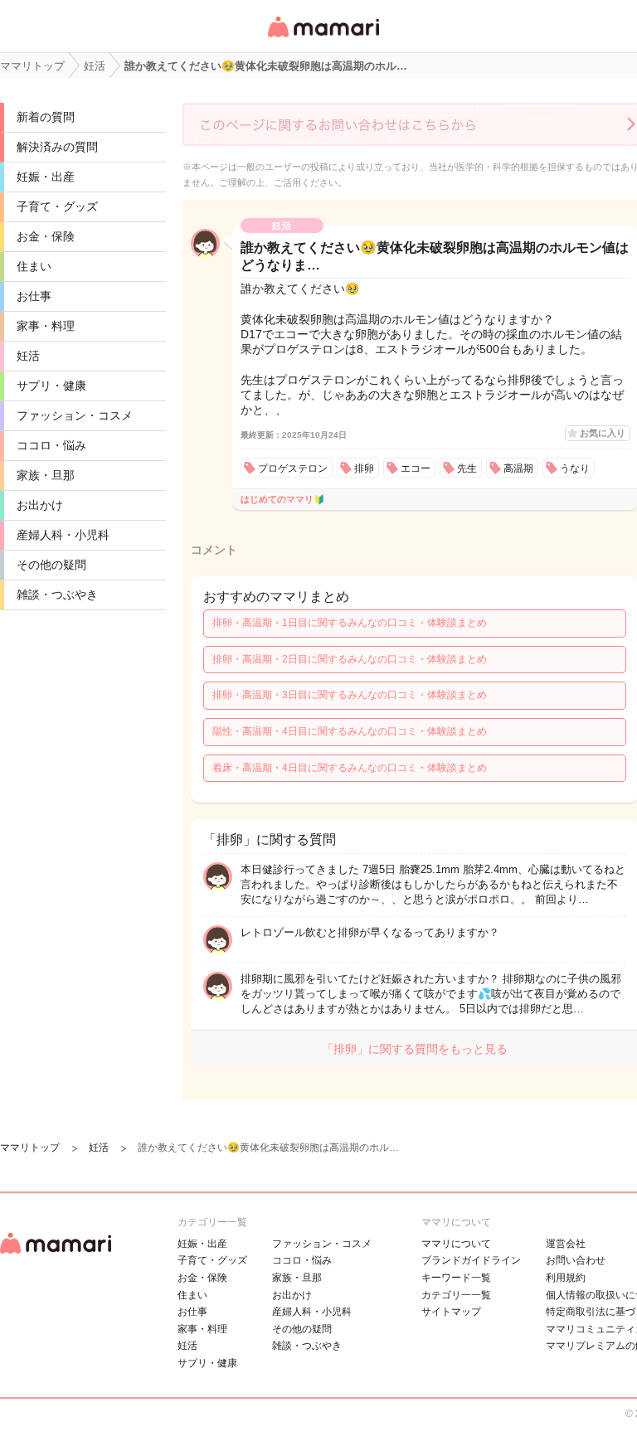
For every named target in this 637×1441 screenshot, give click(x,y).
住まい (34, 266)
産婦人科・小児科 (63, 534)
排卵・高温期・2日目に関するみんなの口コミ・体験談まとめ (349, 659)
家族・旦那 (46, 475)
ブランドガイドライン (471, 1260)
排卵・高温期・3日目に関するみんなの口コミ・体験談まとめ (349, 695)
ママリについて (456, 1243)
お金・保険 (46, 236)
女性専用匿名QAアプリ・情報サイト (322, 38)
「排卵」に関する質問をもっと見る (415, 1048)
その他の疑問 (51, 564)
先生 (467, 468)
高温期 (518, 468)
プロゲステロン (293, 468)
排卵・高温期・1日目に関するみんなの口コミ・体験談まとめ (349, 622)
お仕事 (34, 296)
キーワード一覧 (456, 1277)
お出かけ (40, 505)
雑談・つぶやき (57, 594)
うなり (575, 468)
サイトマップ (451, 1311)
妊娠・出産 (46, 176)
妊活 (28, 355)
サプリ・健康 (51, 385)
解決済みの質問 (57, 146)
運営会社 (566, 1243)
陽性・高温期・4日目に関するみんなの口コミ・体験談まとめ (349, 731)
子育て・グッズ (57, 206)
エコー (415, 468)
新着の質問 (46, 117)
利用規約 (566, 1277)
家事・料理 (46, 325)
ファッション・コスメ (75, 415)
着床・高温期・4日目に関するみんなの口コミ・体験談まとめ (349, 768)
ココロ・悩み (51, 445)
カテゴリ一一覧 (456, 1295)
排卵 (364, 468)
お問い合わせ (575, 1260)
